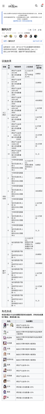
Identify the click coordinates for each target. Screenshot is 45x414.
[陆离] (4, 365)
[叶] (4, 332)
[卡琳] (4, 354)
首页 (5, 41)
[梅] (4, 397)
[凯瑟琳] (4, 338)
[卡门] (4, 381)
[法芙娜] (4, 343)
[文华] (4, 386)
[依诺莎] (4, 370)
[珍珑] (4, 348)
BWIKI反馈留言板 (27, 21)
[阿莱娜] (4, 375)
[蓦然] (4, 392)
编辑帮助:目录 (17, 21)
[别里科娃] (4, 359)
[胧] (4, 325)
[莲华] (11, 325)
